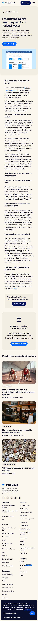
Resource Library (7, 574)
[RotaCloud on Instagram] (7, 497)
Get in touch (23, 572)
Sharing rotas (24, 525)
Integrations (23, 553)
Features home (24, 505)
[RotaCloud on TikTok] (11, 497)
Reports (22, 541)
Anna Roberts (13, 397)
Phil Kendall (5, 397)
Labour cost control (26, 512)
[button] (25, 3)
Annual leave (23, 515)
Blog (3, 581)
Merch (22, 575)
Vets (3, 552)
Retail (4, 540)
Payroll (22, 544)
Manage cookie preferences (12, 617)
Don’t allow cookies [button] (10, 613)
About (22, 562)
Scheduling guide (7, 588)
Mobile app (23, 522)
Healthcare (5, 562)
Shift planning (24, 509)
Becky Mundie (14, 435)
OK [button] (32, 613)
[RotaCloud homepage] (8, 3)
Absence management (27, 519)
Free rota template (8, 591)
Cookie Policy (28, 609)
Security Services (7, 566)
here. (15, 288)
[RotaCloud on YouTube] (15, 497)
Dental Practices (7, 559)
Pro (3, 520)
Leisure (4, 556)
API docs (5, 598)
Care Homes (6, 537)
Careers (22, 565)
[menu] (34, 3)
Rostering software (8, 516)
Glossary (5, 577)
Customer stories (7, 584)
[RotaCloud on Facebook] (3, 497)
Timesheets (23, 538)
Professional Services (8, 549)
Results (4, 594)
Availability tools (25, 529)
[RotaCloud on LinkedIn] (19, 497)
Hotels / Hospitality (8, 533)
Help (21, 568)
